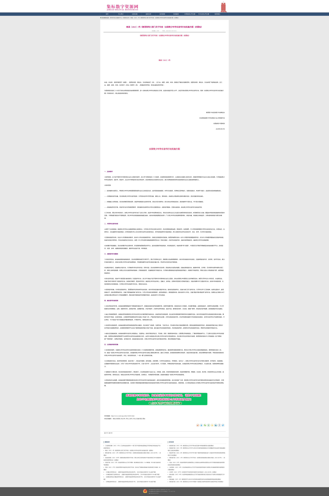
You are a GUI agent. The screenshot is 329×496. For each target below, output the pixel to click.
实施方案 (139, 418)
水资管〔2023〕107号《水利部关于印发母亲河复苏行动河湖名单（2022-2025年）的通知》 (193, 472)
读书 (130, 418)
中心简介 (121, 14)
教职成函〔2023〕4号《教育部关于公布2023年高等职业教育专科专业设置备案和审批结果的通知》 (195, 479)
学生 (127, 418)
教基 (114, 418)
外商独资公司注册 (189, 14)
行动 (134, 418)
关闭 (111, 433)
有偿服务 (176, 14)
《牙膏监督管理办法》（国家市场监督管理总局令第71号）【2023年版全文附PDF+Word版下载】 (130, 481)
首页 (107, 14)
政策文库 (148, 14)
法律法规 (134, 14)
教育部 (118, 418)
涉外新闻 (162, 14)
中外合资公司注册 (203, 14)
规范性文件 (126, 17)
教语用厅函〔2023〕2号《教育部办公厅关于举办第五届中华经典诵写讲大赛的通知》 (191, 445)
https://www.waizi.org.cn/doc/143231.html (122, 416)
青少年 (123, 418)
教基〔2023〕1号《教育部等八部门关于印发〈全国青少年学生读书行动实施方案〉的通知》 (155, 17)
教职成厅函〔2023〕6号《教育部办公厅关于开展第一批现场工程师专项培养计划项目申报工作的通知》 (196, 481)
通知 (143, 418)
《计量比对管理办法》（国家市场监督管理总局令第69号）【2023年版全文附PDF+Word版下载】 (130, 472)
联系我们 (217, 14)
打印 (107, 433)
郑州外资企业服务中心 (116, 17)
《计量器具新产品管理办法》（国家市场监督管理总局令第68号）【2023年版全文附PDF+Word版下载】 (132, 474)
